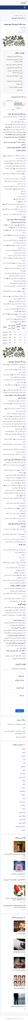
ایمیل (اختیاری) (20, 688)
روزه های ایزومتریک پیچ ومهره (14, 56)
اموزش (23, 755)
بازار (24, 759)
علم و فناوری (21, 812)
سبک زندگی (22, 801)
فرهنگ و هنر (22, 816)
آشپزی (23, 752)
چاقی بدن (22, 773)
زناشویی (23, 794)
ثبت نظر (20, 710)
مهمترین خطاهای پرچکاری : (15, 87)
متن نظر (22, 695)
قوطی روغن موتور (20, 737)
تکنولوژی (16, 15)
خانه (24, 15)
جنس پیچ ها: (19, 84)
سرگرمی (23, 805)
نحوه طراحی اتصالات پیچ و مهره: (14, 64)
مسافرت (23, 830)
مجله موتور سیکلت (20, 826)
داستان (23, 780)
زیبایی (23, 798)
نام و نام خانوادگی (19, 680)
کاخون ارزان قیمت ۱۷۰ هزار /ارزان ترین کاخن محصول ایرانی (15, 732)
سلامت (23, 808)
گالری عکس (22, 823)
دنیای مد (23, 787)
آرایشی (23, 748)
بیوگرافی (23, 766)
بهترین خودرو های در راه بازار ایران (16, 724)
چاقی (23, 770)
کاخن (24, 727)
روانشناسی (22, 791)
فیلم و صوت (22, 819)
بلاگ (21, 15)
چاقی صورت (22, 777)
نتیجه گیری (19, 90)
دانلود (24, 784)
